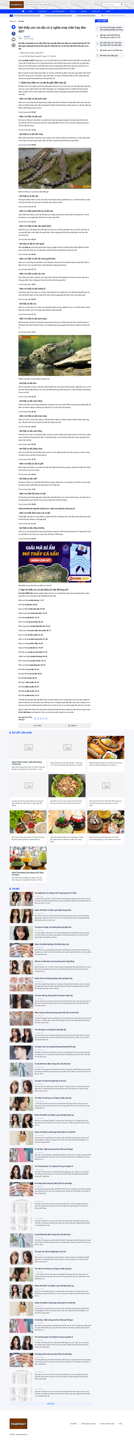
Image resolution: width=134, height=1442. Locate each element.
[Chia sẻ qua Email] (13, 39)
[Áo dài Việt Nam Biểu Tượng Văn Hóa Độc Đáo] (21, 1070)
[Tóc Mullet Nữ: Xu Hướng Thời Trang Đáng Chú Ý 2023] (21, 899)
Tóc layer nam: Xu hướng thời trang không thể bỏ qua (55, 1047)
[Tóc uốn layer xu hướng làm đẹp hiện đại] (21, 1035)
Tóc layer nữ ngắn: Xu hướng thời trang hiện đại (45, 15)
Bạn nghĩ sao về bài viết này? (25, 718)
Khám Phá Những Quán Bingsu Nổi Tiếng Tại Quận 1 (27, 874)
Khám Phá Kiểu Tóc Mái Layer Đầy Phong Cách (13, 15)
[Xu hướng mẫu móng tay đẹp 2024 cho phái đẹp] (21, 1189)
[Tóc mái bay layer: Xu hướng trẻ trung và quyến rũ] (21, 1172)
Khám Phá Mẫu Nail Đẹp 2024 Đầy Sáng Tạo (76, 15)
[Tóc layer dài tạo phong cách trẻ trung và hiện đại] (21, 1001)
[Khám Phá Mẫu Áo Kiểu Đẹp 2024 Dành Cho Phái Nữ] (21, 1138)
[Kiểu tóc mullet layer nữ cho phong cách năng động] (21, 967)
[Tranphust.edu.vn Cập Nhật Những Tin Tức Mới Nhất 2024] (17, 5)
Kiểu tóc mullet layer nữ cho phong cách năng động (54, 961)
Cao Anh (27, 37)
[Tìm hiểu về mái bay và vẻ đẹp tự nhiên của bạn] (21, 1104)
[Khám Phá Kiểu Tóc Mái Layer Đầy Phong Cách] (21, 916)
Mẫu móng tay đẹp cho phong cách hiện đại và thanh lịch (57, 1013)
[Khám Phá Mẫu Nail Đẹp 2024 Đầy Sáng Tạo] (21, 950)
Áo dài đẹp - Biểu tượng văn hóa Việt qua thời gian (54, 1149)
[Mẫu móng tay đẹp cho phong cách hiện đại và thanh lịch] (21, 1018)
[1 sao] (35, 718)
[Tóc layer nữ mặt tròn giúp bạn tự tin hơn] (21, 1087)
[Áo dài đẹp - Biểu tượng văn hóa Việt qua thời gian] (21, 1155)
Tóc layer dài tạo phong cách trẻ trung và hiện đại (54, 995)
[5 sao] (46, 718)
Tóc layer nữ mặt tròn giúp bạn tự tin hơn (50, 1081)
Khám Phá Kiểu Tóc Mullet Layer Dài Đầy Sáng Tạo (54, 1115)
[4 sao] (44, 718)
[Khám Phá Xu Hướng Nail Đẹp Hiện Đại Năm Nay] (21, 984)
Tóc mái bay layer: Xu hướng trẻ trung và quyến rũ (54, 1166)
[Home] (13, 27)
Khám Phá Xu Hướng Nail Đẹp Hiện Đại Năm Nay (53, 978)
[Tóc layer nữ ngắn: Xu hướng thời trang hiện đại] (21, 933)
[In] (13, 45)
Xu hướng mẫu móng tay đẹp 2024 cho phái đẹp (53, 1183)
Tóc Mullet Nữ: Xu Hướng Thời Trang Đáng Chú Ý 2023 (56, 893)
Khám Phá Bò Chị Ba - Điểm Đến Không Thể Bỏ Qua (27, 763)
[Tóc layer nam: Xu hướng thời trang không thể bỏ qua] (21, 1053)
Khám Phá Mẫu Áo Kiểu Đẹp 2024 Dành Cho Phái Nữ (55, 1132)
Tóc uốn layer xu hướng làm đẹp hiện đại (50, 1030)
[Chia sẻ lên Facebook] (13, 34)
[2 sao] (38, 718)
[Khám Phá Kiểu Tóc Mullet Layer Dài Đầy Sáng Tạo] (21, 1121)
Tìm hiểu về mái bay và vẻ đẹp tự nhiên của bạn (53, 1098)
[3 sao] (41, 718)
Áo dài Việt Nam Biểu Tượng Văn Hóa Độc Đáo (52, 1064)
